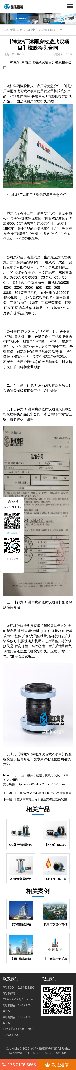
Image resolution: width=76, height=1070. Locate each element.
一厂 (15, 775)
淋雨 (66, 775)
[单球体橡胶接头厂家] (12, 6)
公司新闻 (47, 30)
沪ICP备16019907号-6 (39, 1053)
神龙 (6, 779)
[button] (70, 6)
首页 (20, 30)
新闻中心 (32, 30)
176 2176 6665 (22, 1064)
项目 (15, 779)
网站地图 (61, 1053)
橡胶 (48, 775)
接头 (30, 775)
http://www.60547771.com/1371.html (41, 784)
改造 (39, 775)
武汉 (57, 775)
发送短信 (60, 1064)
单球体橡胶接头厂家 (43, 1048)
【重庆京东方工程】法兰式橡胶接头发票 (40, 799)
